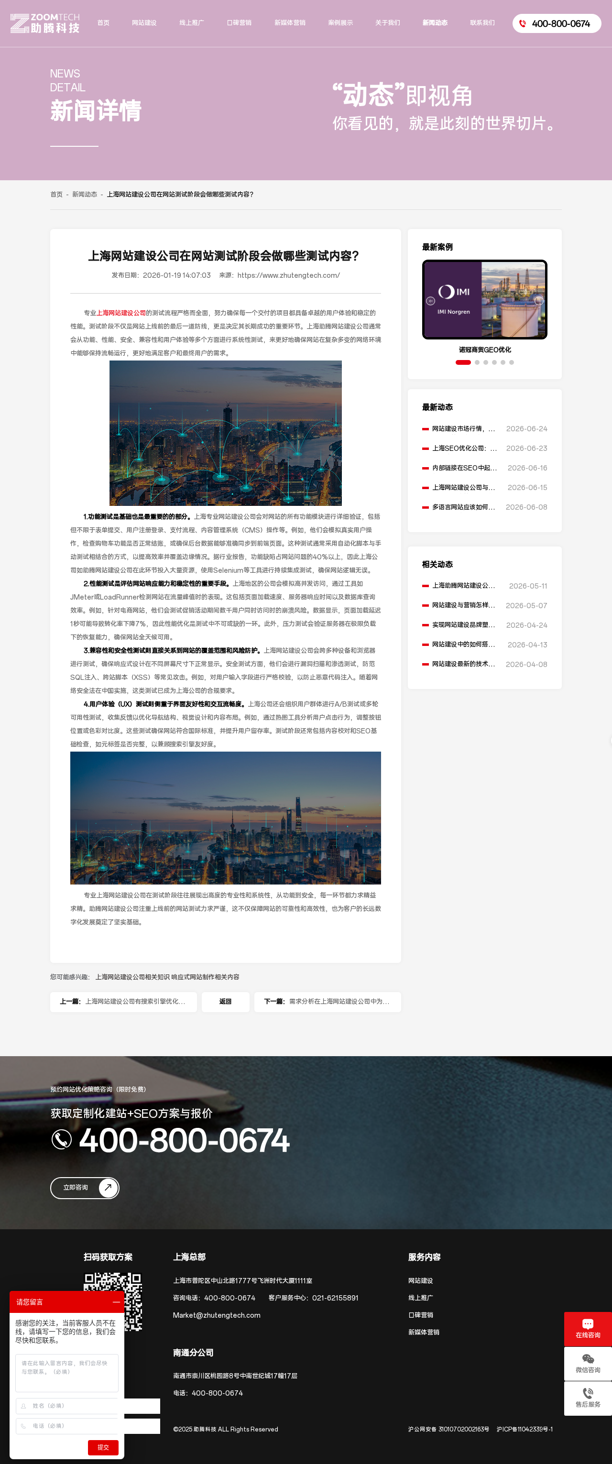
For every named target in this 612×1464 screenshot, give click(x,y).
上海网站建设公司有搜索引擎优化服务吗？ (135, 1005)
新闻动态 (84, 195)
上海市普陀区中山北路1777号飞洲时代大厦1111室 (242, 1281)
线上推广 (420, 1298)
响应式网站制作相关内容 (205, 977)
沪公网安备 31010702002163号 (449, 1429)
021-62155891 (335, 1298)
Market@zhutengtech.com (217, 1315)
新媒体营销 (423, 1333)
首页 (56, 195)
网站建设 (420, 1281)
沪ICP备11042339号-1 (525, 1429)
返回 (225, 1002)
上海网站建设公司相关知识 (133, 977)
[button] (463, 362)
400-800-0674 (184, 1139)
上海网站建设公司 (121, 313)
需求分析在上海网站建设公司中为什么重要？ (339, 1005)
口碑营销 (420, 1315)
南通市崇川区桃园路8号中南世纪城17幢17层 (235, 1376)
